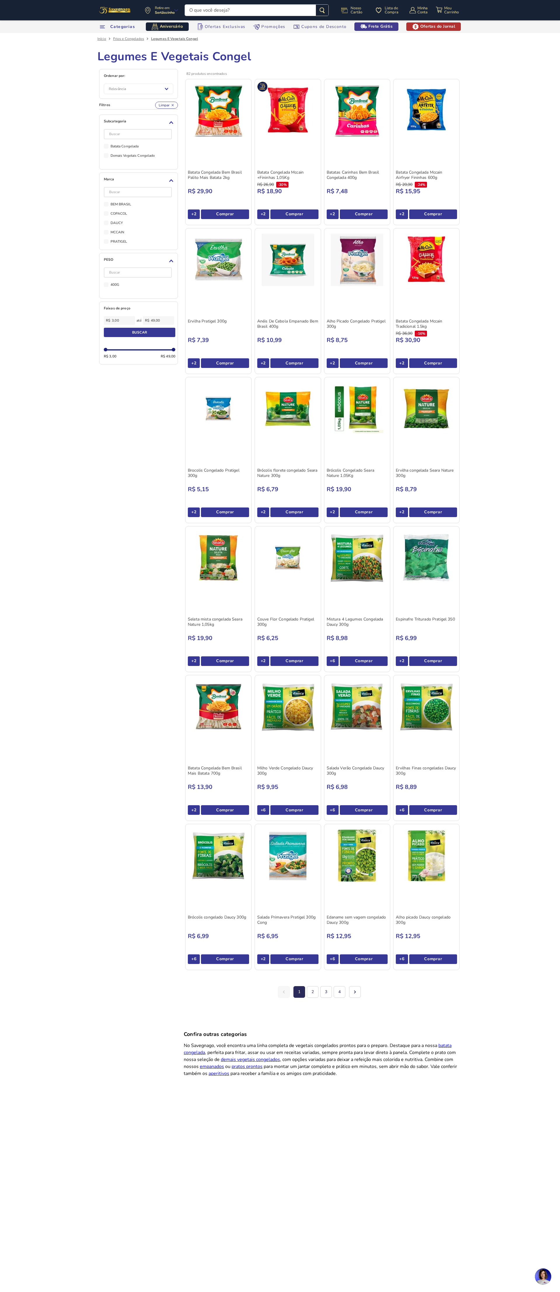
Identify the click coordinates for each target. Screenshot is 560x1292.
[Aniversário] (115, 10)
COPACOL (119, 213)
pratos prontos (247, 1066)
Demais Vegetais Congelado (133, 155)
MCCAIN (118, 232)
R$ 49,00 (168, 356)
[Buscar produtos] (322, 10)
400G (115, 284)
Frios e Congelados (128, 38)
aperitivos (219, 1073)
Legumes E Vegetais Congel (174, 38)
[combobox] (257, 10)
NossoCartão (356, 10)
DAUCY (117, 223)
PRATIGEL (119, 241)
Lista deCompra (391, 10)
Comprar (225, 214)
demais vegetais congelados (250, 1059)
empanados (212, 1066)
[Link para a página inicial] (101, 38)
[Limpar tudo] (166, 105)
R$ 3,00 (110, 356)
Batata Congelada (125, 146)
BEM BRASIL (121, 204)
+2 (193, 214)
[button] (139, 122)
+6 (332, 661)
